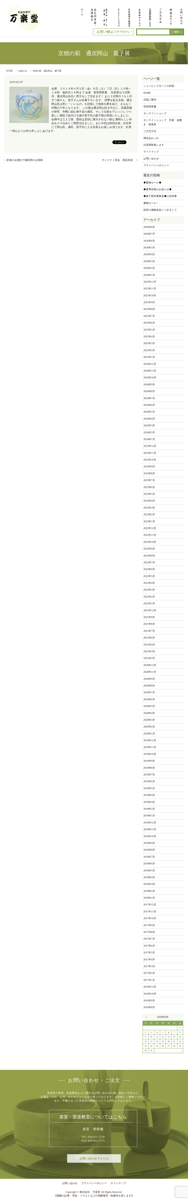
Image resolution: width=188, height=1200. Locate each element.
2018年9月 (149, 843)
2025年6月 (149, 322)
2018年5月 (149, 870)
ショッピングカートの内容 (158, 86)
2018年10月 (149, 836)
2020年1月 (149, 733)
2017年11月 (149, 911)
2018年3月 (149, 884)
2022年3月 (149, 589)
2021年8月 (149, 624)
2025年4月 (149, 336)
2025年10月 (149, 295)
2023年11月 (149, 453)
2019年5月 (149, 788)
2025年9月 (149, 302)
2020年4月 (149, 713)
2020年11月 (149, 672)
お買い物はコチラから (113, 32)
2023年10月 (149, 459)
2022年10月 (149, 542)
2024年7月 (149, 398)
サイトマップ (151, 151)
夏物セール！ (151, 203)
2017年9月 (149, 925)
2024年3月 (149, 425)
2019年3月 (149, 802)
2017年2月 (149, 973)
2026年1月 (149, 275)
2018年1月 (149, 897)
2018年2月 (149, 891)
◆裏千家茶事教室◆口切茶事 (160, 196)
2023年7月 (149, 480)
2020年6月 (149, 699)
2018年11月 (149, 829)
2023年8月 (149, 473)
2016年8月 (149, 1007)
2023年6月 (149, 487)
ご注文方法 (149, 131)
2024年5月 (149, 411)
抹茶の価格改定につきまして (160, 210)
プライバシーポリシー (156, 165)
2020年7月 (149, 692)
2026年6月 (149, 240)
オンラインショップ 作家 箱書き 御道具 (162, 122)
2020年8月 (149, 685)
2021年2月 (149, 658)
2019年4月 (149, 795)
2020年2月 (149, 726)
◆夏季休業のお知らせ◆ (157, 189)
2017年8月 (149, 932)
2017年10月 (149, 918)
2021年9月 (149, 617)
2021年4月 (149, 644)
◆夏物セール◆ (152, 182)
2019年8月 (149, 767)
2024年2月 (149, 432)
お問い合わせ (151, 158)
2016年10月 (149, 993)
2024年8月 (149, 391)
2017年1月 (149, 980)
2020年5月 (149, 706)
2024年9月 (149, 384)
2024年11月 (149, 370)
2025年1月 (149, 357)
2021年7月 (149, 631)
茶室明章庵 (149, 106)
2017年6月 (149, 945)
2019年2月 (149, 809)
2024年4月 (149, 418)
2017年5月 (149, 952)
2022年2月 (149, 596)
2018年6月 (149, 863)
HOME (9, 71)
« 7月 (147, 1017)
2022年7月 (149, 562)
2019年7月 (149, 774)
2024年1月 (149, 439)
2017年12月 (149, 904)
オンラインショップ (155, 113)
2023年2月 (149, 514)
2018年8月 (149, 850)
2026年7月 (149, 233)
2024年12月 (149, 364)
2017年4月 (149, 959)
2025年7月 (149, 316)
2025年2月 (149, 350)
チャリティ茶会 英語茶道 (118, 160)
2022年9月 (149, 548)
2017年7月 (149, 938)
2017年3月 (149, 966)
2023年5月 (149, 494)
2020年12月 (149, 665)
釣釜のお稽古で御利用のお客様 (25, 160)
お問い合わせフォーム (94, 1158)
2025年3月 (149, 343)
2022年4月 (149, 583)
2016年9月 (149, 1000)
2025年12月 (149, 281)
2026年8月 (149, 227)
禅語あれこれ (151, 138)
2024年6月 (149, 405)
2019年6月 (149, 781)
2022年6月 (149, 569)
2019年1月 (149, 815)
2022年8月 (149, 555)
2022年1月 (149, 603)
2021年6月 (149, 637)
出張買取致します (153, 145)
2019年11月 (149, 747)
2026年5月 (149, 247)
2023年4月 (149, 500)
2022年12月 (149, 528)
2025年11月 (149, 288)
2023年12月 (149, 446)
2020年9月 (149, 679)
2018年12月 (149, 822)
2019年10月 (149, 754)
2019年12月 (149, 740)
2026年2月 (149, 268)
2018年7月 (149, 856)
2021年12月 (149, 610)
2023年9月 (149, 466)
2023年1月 (149, 521)
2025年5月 (149, 329)
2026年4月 (149, 254)
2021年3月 (149, 651)
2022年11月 (149, 535)
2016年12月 (149, 986)
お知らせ (22, 71)
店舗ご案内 (149, 99)
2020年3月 (149, 720)
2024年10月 (149, 377)
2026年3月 (149, 261)
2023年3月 (149, 507)
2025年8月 (149, 309)
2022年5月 (149, 576)
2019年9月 (149, 761)
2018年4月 (149, 877)
